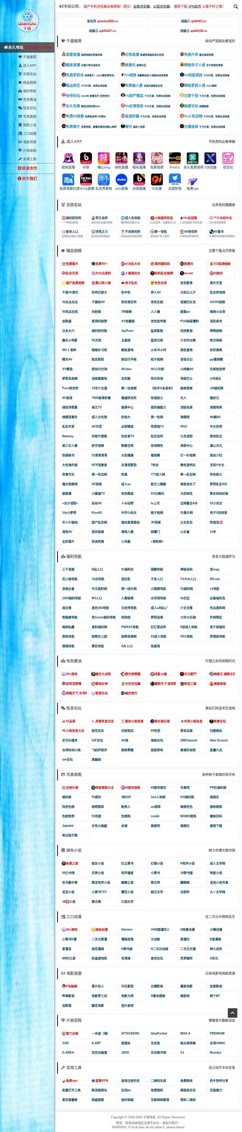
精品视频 (29, 82)
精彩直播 (139, 167)
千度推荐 (29, 57)
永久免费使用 (193, 167)
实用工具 (29, 159)
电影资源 (29, 142)
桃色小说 (29, 125)
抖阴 (86, 167)
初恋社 (228, 167)
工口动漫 (29, 133)
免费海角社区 (69, 188)
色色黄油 (29, 99)
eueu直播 (121, 188)
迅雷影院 (175, 188)
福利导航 (29, 91)
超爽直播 (68, 167)
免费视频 (157, 167)
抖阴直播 (139, 188)
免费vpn (192, 188)
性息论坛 (29, 108)
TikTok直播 (86, 188)
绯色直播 (121, 167)
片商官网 (29, 150)
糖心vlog (104, 167)
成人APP (29, 65)
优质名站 (29, 74)
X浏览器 (210, 167)
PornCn (175, 167)
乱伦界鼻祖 (103, 188)
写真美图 (29, 116)
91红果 (157, 188)
